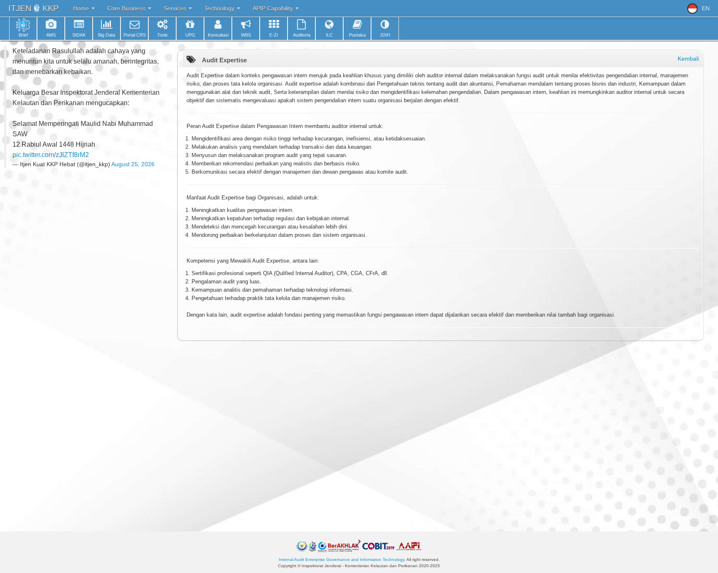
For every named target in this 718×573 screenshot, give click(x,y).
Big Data (106, 34)
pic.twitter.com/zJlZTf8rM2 (50, 154)
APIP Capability (274, 8)
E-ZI (273, 34)
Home (82, 8)
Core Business (127, 8)
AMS (51, 34)
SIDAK (79, 34)
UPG (190, 34)
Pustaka (357, 34)
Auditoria (301, 34)
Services (176, 8)
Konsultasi (218, 34)
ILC (329, 34)
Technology (220, 8)
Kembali (688, 58)
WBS (246, 34)
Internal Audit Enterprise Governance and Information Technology (341, 559)
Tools (162, 34)
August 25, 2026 (133, 164)
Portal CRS (134, 34)
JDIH (385, 34)
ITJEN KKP (33, 8)
